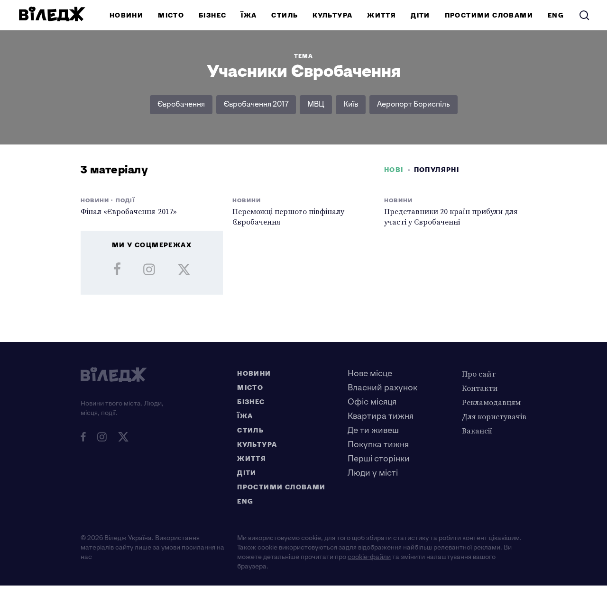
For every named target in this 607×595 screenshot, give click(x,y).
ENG (556, 15)
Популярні (437, 170)
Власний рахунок (382, 388)
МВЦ (315, 104)
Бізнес (212, 15)
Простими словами (489, 15)
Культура (332, 15)
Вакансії (477, 430)
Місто (171, 15)
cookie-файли (369, 557)
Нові (394, 170)
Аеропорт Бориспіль (413, 104)
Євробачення (181, 104)
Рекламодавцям (491, 402)
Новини (126, 15)
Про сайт (479, 374)
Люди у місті (373, 473)
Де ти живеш (373, 430)
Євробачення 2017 (256, 104)
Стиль (284, 15)
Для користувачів (494, 416)
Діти (420, 15)
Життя (381, 15)
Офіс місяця (372, 402)
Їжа (249, 15)
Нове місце (370, 374)
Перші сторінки (379, 459)
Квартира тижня (381, 416)
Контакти (479, 388)
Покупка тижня (378, 445)
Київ (350, 104)
